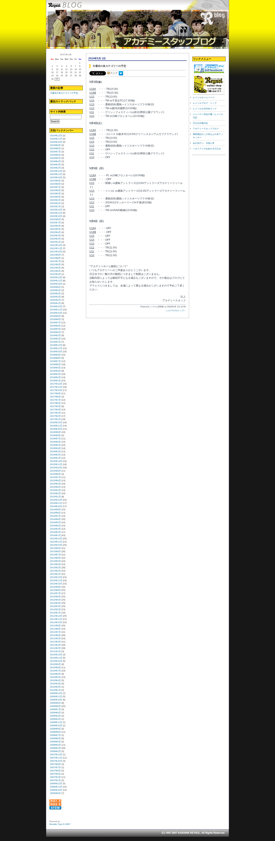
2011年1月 (55, 651)
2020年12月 (56, 277)
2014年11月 (56, 503)
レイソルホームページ (203, 97)
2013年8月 (55, 551)
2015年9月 (55, 471)
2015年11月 (56, 464)
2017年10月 (56, 390)
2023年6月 (55, 190)
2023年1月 (55, 206)
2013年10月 (56, 545)
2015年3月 (55, 490)
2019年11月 (56, 309)
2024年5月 (55, 158)
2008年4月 (55, 745)
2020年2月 (55, 300)
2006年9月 (55, 793)
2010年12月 (56, 654)
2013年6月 (55, 558)
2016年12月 (56, 422)
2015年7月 (55, 477)
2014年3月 (55, 529)
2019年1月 (55, 342)
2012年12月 (56, 577)
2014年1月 (55, 535)
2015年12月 (56, 461)
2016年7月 (55, 438)
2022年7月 (55, 222)
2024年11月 (56, 139)
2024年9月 (55, 145)
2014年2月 (55, 532)
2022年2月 (55, 238)
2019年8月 (55, 319)
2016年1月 (55, 458)
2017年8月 (55, 396)
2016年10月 (56, 429)
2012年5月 (55, 600)
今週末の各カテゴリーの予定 (64, 93)
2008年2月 (55, 751)
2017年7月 (55, 400)
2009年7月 (55, 709)
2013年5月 (55, 561)
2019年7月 (55, 322)
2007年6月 (55, 770)
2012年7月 (55, 593)
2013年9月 (55, 548)
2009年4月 (55, 716)
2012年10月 (56, 583)
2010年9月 (55, 664)
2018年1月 (55, 380)
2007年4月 (55, 774)
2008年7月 (55, 735)
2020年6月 (55, 287)
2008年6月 (55, 738)
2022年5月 (55, 229)
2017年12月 (56, 384)
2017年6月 (55, 403)
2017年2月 (55, 416)
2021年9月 (55, 255)
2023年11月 (56, 174)
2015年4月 (55, 487)
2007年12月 (56, 754)
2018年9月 (55, 355)
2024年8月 (55, 148)
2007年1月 (55, 780)
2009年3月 (55, 719)
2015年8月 (55, 474)
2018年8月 (55, 358)
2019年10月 (56, 313)
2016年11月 (56, 425)
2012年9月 (55, 587)
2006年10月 (56, 790)
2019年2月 (55, 338)
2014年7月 (55, 516)
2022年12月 (56, 209)
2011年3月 (55, 645)
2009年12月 (56, 693)
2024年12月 (56, 135)
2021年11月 (56, 248)
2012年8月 (55, 590)
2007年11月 (56, 758)
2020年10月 (56, 284)
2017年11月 (56, 387)
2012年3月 (55, 606)
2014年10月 (56, 506)
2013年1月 (55, 574)
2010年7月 (55, 670)
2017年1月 (55, 419)
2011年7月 (55, 632)
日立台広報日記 (200, 123)
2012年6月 (55, 596)
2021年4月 (55, 271)
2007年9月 (55, 764)
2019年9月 (55, 316)
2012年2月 (55, 609)
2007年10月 (56, 761)
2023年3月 (55, 200)
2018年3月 (55, 374)
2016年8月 (55, 435)
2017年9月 (55, 393)
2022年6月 (55, 226)
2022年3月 (55, 235)
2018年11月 (56, 348)
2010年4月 (55, 680)
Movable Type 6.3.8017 (59, 824)
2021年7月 (55, 261)
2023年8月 (55, 184)
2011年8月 (55, 629)
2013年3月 (55, 567)
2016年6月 (55, 442)
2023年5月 (55, 193)
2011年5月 (55, 638)
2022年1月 (55, 242)
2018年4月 (55, 371)
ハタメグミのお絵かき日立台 (207, 148)
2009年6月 (55, 712)
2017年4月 (55, 409)
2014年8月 (55, 513)
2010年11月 (56, 658)
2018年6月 (55, 364)
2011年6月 (55, 635)
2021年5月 (55, 268)
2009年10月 (56, 700)
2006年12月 (56, 783)
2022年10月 (56, 216)
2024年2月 (55, 168)
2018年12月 (56, 345)
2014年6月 (55, 519)
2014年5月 (55, 522)
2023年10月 (56, 177)
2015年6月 (55, 480)
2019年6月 (55, 326)
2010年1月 (55, 690)
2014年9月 (55, 509)
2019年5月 (55, 329)
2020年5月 (55, 290)
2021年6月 (55, 264)
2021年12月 (56, 245)
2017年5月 (55, 406)
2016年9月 (55, 432)
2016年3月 (55, 451)
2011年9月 (55, 625)
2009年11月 (56, 696)
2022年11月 (56, 213)
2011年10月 (56, 622)
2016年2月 (55, 454)
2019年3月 (55, 335)
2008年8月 (55, 732)
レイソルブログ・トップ (205, 103)
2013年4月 (55, 564)
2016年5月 (55, 445)
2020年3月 (55, 297)
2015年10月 (56, 467)
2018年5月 (55, 367)
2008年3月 (55, 748)
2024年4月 (55, 161)
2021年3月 (55, 274)
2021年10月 (56, 251)
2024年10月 (56, 142)
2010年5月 (55, 677)
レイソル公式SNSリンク (205, 108)
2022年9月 (55, 219)
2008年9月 (55, 729)
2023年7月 (55, 187)
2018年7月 (55, 361)
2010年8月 (55, 667)
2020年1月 (55, 303)
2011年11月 (56, 619)
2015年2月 (55, 493)
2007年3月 (55, 777)
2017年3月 (55, 413)
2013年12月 (56, 538)
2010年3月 (55, 683)
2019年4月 (55, 332)
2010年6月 (55, 674)
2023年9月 (55, 180)
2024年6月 (55, 155)
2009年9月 (55, 703)
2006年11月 (56, 787)
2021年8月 (55, 258)
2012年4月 (55, 603)
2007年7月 (55, 767)
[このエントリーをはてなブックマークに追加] (122, 75)
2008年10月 (56, 725)
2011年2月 (55, 648)
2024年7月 (55, 151)
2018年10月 (56, 351)
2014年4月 (55, 525)
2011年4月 (55, 641)
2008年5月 (55, 741)
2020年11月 (56, 280)
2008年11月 (56, 722)
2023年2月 (55, 203)
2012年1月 (55, 612)
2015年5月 (55, 484)
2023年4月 (55, 197)
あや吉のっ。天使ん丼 (203, 143)
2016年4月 (55, 448)
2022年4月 (55, 232)
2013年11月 (56, 542)
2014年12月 (56, 500)
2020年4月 (55, 293)
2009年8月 (55, 706)
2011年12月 (56, 616)
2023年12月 (56, 171)
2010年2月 (55, 687)
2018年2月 (55, 377)
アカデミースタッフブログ (206, 128)
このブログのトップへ (176, 310)
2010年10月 (56, 661)
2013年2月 (55, 571)
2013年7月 (55, 554)
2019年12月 (56, 306)
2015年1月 (55, 496)
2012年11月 (56, 580)
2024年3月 (55, 164)
